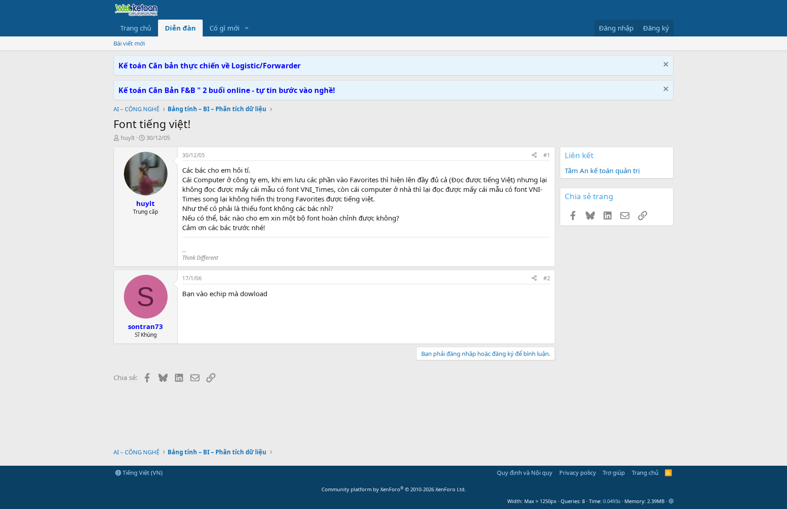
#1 (546, 155)
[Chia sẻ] (534, 155)
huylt (128, 138)
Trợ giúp (614, 472)
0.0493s (611, 501)
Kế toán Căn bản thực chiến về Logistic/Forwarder (209, 66)
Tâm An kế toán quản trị (602, 170)
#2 (546, 278)
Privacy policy (577, 472)
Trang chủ (135, 27)
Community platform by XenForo (394, 489)
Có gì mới (225, 27)
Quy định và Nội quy (524, 472)
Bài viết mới (129, 43)
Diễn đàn (180, 27)
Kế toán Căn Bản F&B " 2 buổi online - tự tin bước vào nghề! (226, 90)
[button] (246, 28)
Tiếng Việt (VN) (142, 472)
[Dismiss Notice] (665, 65)
